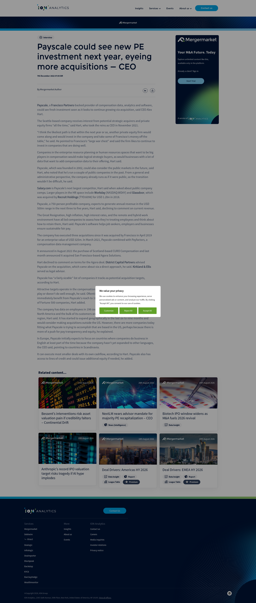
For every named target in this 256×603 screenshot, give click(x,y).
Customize (108, 310)
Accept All (147, 310)
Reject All (128, 310)
